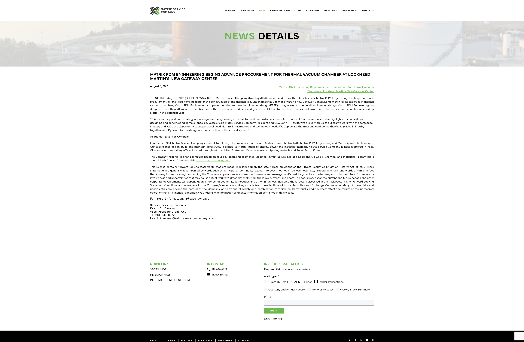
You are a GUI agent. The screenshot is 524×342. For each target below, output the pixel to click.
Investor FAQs (160, 274)
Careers (244, 340)
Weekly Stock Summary (355, 289)
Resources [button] (367, 10)
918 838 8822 (219, 269)
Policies (186, 340)
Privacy (155, 340)
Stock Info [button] (312, 10)
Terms (171, 340)
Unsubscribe (273, 319)
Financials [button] (330, 10)
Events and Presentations (285, 10)
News (262, 10)
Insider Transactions (331, 281)
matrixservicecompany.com (213, 160)
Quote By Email (278, 281)
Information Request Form (170, 280)
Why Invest (247, 10)
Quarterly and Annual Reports (287, 289)
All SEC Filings (303, 281)
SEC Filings (158, 269)
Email (268, 297)
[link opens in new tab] (350, 340)
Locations (205, 340)
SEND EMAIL (219, 274)
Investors (225, 340)
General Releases (323, 289)
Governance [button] (349, 10)
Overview (230, 10)
